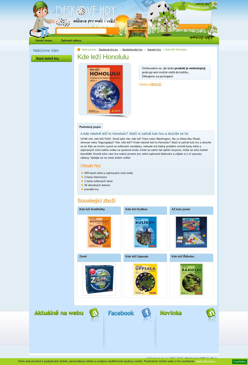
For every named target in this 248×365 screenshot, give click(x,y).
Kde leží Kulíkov (136, 209)
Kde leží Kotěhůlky (92, 209)
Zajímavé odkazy (71, 40)
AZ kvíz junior (181, 209)
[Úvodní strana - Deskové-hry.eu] (85, 14)
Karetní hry (154, 49)
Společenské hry (132, 49)
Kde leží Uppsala (137, 256)
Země (83, 256)
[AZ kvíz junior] (191, 231)
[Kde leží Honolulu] (105, 114)
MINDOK (155, 84)
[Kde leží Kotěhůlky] (99, 231)
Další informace (205, 361)
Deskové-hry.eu (108, 49)
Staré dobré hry (47, 58)
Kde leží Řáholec (183, 256)
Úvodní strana (43, 40)
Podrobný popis (90, 126)
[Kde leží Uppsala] (145, 278)
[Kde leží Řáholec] (191, 278)
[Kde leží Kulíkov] (145, 231)
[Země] (99, 278)
